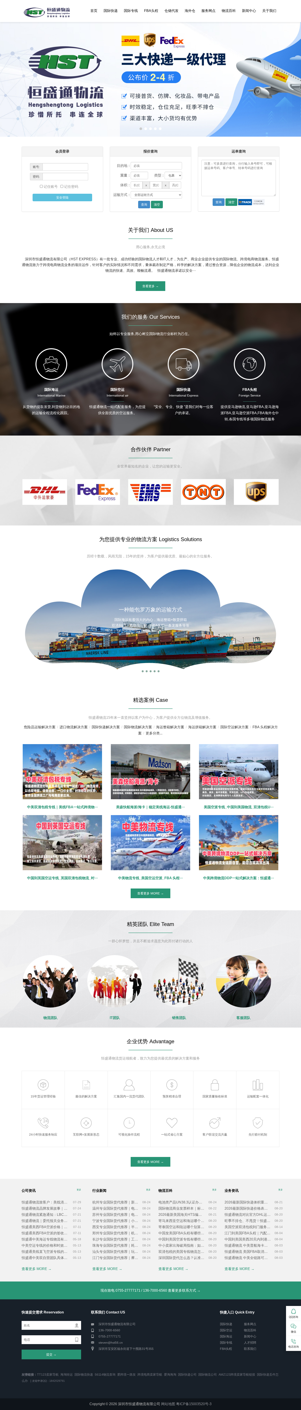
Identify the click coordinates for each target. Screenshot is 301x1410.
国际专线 (131, 11)
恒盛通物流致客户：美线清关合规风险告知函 (45, 1202)
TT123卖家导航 (48, 1374)
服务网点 (208, 11)
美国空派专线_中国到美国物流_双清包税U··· (239, 807)
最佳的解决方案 (86, 1078)
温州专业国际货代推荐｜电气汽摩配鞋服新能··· (115, 1208)
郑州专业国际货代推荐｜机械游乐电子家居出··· (115, 1233)
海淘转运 (66, 1374)
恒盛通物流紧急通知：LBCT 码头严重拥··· (45, 1214)
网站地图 (168, 1404)
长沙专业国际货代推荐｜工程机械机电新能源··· (115, 1239)
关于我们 (269, 11)
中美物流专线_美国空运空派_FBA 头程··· (150, 878)
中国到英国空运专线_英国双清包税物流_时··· (62, 878)
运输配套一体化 (257, 1078)
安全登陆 (62, 197)
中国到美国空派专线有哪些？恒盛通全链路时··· (181, 1239)
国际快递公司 (187, 1374)
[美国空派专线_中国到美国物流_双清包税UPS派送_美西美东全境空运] (238, 771)
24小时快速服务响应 (43, 1116)
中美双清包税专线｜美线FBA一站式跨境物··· (62, 807)
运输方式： (122, 195)
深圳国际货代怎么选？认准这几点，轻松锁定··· (181, 1258)
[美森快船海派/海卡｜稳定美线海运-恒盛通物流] (150, 771)
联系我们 (250, 1348)
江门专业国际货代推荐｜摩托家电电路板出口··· (115, 1258)
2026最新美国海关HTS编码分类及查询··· (181, 1214)
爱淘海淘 (170, 1374)
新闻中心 (249, 11)
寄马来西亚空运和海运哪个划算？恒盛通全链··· (181, 1221)
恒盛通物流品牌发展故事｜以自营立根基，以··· (45, 1208)
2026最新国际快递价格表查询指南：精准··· (248, 1208)
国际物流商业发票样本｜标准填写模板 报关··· (181, 1208)
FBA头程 (151, 11)
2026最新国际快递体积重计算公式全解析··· (248, 1202)
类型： (159, 175)
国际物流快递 (83, 1374)
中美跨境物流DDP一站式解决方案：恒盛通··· (238, 878)
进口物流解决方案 (73, 727)
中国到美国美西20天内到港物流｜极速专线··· (248, 1239)
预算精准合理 (171, 1078)
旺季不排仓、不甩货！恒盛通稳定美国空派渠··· (248, 1221)
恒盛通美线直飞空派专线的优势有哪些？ (45, 1252)
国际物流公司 (207, 1374)
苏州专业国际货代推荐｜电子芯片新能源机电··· (115, 1214)
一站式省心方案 (172, 1116)
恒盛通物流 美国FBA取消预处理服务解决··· (248, 1252)
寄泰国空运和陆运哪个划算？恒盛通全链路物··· (181, 1227)
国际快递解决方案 (106, 727)
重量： (125, 175)
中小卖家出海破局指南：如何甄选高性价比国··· (181, 1245)
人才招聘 (250, 1342)
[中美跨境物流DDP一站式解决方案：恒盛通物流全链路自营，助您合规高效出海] (238, 842)
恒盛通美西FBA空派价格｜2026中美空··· (45, 1227)
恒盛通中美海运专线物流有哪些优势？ (45, 1239)
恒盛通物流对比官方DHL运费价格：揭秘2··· (248, 1214)
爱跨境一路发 (126, 1374)
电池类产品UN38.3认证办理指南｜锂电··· (181, 1202)
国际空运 (226, 1330)
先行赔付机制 (257, 1116)
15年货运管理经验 (43, 1078)
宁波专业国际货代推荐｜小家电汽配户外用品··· (115, 1221)
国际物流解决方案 (138, 727)
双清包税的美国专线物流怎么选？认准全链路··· (181, 1252)
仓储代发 (171, 11)
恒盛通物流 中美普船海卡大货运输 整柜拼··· (248, 1245)
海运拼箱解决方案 (202, 727)
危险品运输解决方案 (40, 727)
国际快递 (111, 11)
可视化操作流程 (129, 1116)
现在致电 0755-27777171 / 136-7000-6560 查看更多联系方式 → (150, 1290)
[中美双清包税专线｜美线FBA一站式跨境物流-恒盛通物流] (62, 771)
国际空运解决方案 (234, 727)
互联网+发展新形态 (86, 1116)
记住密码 (70, 186)
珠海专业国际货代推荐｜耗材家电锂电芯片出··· (115, 1245)
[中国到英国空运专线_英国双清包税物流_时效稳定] (62, 842)
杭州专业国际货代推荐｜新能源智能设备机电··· (115, 1202)
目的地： (124, 166)
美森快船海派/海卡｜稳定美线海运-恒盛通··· (150, 807)
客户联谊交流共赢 (215, 1116)
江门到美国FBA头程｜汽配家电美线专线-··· (248, 1233)
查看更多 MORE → (150, 893)
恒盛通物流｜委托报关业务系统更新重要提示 (45, 1221)
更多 (79, 1189)
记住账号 (51, 186)
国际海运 (226, 1336)
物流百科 (229, 11)
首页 (93, 11)
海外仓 (190, 11)
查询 (144, 204)
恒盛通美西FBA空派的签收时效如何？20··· (45, 1233)
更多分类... (154, 733)
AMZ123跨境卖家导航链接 (237, 1374)
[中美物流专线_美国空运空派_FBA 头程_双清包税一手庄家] (150, 842)
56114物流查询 (105, 1374)
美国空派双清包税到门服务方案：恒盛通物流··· (248, 1227)
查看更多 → (150, 286)
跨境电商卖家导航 (149, 1374)
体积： (125, 185)
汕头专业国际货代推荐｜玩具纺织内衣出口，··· (115, 1252)
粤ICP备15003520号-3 (194, 1404)
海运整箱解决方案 (170, 727)
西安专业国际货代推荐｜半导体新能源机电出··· (115, 1227)
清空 (157, 204)
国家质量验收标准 (215, 1078)
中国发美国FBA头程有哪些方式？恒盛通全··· (181, 1233)
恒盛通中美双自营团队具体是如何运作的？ (45, 1258)
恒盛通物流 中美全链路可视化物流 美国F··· (248, 1258)
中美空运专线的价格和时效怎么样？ (45, 1245)
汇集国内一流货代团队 (129, 1078)
